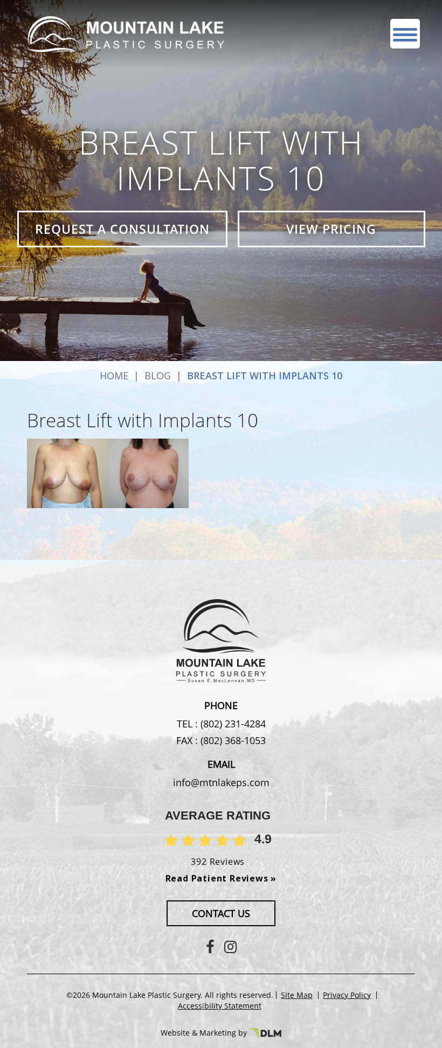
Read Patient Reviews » (221, 878)
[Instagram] (230, 946)
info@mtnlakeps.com (221, 782)
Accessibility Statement (219, 1006)
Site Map (297, 995)
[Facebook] (210, 946)
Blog (157, 375)
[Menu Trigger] (405, 33)
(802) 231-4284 (232, 723)
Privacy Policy (347, 995)
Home (114, 375)
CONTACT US (221, 913)
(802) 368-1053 (232, 740)
